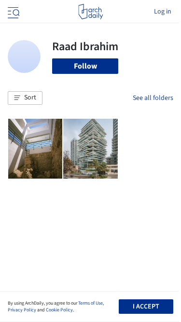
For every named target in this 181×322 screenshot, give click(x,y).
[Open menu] (12, 11)
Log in (162, 11)
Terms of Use (90, 303)
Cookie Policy (59, 310)
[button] (25, 98)
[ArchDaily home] (90, 11)
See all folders (153, 98)
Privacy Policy (22, 310)
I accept (146, 306)
